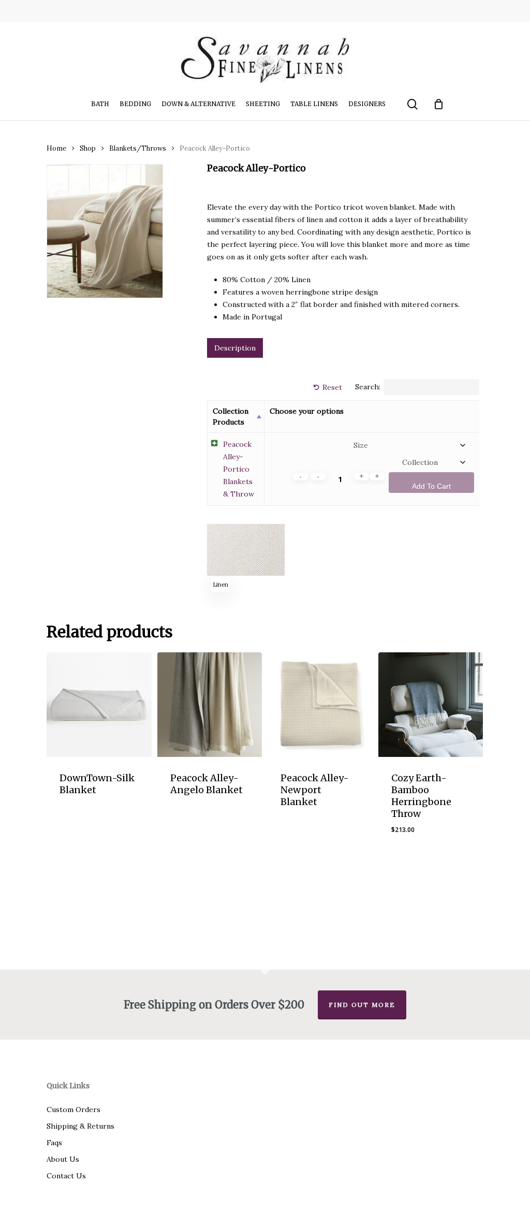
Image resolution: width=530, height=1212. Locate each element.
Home (56, 148)
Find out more (362, 1005)
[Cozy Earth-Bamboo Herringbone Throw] (430, 704)
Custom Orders (73, 1109)
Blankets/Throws (137, 148)
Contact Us (66, 1175)
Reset (332, 387)
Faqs (54, 1142)
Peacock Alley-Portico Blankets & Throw (238, 469)
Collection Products (230, 416)
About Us (63, 1159)
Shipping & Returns (80, 1126)
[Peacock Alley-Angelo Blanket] (209, 704)
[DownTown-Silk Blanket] (99, 704)
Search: (367, 387)
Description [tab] (235, 348)
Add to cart (431, 486)
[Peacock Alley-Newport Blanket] (320, 704)
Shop (88, 148)
